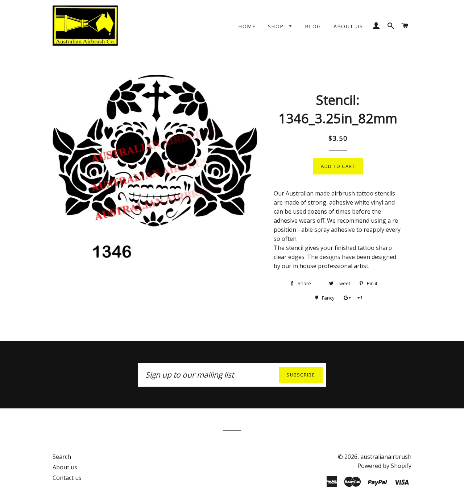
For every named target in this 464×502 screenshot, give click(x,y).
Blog (313, 26)
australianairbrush (385, 457)
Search (62, 457)
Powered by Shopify (384, 466)
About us (348, 26)
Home (247, 26)
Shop (277, 26)
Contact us (67, 478)
